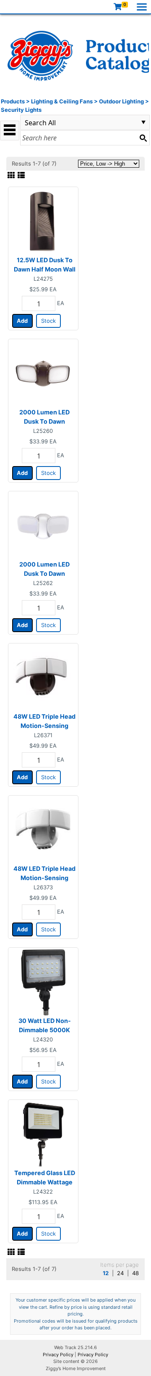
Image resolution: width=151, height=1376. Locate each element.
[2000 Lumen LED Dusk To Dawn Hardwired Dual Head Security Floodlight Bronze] (43, 373)
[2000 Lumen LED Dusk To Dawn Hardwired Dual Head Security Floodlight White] (43, 525)
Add (22, 320)
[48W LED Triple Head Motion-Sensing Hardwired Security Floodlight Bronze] (43, 677)
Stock (48, 320)
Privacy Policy (58, 1355)
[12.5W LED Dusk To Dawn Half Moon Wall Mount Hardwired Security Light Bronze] (43, 221)
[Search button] (143, 137)
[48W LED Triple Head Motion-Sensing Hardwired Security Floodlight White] (43, 829)
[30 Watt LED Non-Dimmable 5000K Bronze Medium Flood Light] (43, 981)
